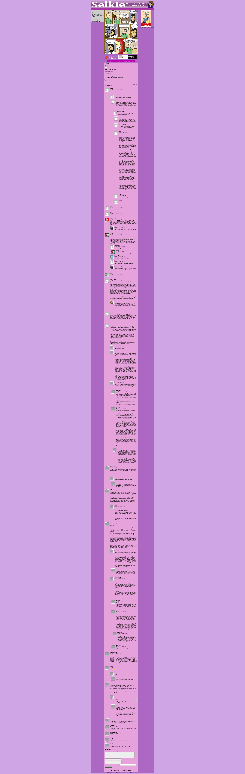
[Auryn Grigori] (115, 450)
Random (125, 61)
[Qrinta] (113, 570)
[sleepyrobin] (112, 247)
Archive (97, 9)
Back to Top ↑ (134, 772)
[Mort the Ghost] (112, 257)
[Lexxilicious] (107, 220)
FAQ (116, 9)
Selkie (112, 772)
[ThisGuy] (107, 745)
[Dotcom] (112, 352)
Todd (116, 81)
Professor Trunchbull (111, 81)
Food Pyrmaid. (108, 73)
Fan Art (113, 9)
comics (112, 65)
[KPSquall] (107, 740)
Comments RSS (134, 84)
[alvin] (107, 275)
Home (92, 9)
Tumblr (131, 9)
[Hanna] (112, 479)
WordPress (119, 772)
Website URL (124, 762)
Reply (121, 89)
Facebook (120, 9)
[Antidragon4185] (112, 579)
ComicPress (124, 772)
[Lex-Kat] (116, 202)
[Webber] (107, 491)
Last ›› (133, 61)
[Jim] (112, 97)
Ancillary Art (106, 9)
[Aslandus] (112, 228)
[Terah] (107, 90)
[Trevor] (107, 314)
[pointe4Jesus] (116, 118)
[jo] (107, 720)
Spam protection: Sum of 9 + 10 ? (112, 764)
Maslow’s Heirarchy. (109, 71)
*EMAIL (126, 760)
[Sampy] (112, 347)
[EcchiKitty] (107, 727)
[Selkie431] (121, 54)
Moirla (111, 666)
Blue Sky (126, 9)
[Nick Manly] (113, 102)
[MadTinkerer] (113, 392)
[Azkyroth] (112, 697)
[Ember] (107, 235)
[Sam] (107, 208)
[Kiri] (107, 524)
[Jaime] (116, 133)
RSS (134, 9)
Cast (101, 9)
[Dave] (112, 302)
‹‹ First (109, 61)
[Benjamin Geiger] (115, 113)
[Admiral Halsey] (107, 734)
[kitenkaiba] (107, 326)
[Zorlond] (116, 196)
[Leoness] (112, 262)
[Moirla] (107, 669)
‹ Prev (113, 61)
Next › (129, 61)
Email (137, 9)
